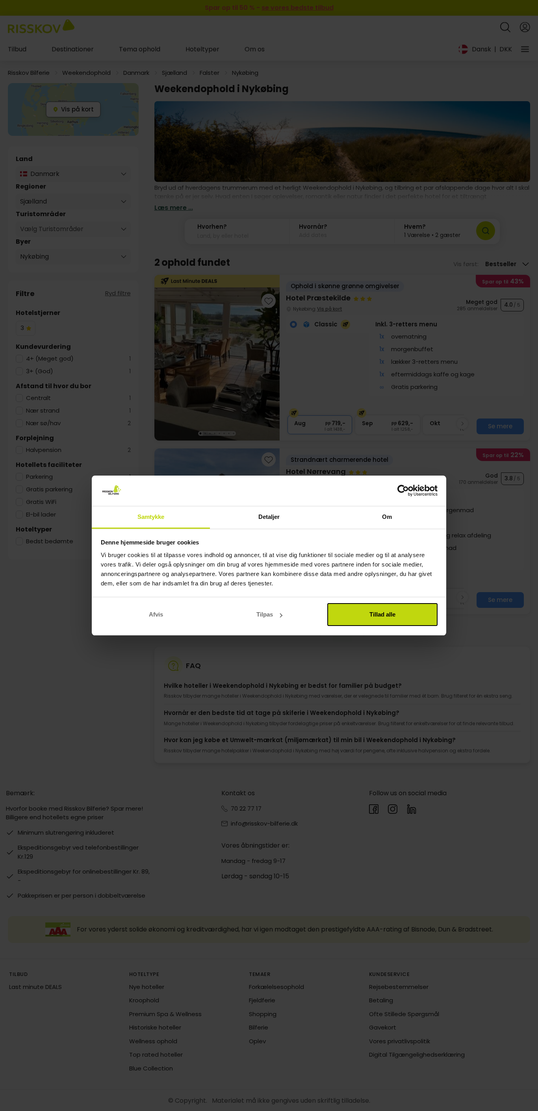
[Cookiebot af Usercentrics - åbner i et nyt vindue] (403, 491)
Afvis (156, 614)
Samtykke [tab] (151, 516)
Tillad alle (382, 614)
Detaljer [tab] (269, 516)
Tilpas (264, 614)
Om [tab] (387, 516)
